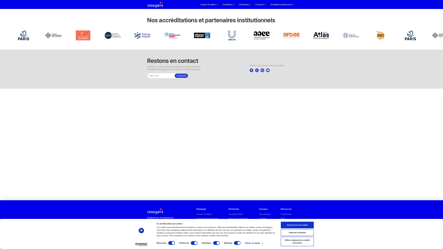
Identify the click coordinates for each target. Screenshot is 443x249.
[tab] (251, 70)
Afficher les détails (252, 243)
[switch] (194, 243)
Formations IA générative (207, 218)
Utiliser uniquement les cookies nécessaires (297, 241)
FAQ (282, 218)
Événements (286, 214)
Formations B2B (236, 214)
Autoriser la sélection (297, 233)
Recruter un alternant (238, 218)
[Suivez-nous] (251, 70)
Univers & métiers (204, 214)
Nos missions (265, 214)
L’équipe (262, 218)
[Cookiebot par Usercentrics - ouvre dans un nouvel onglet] (141, 244)
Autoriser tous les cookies (297, 225)
